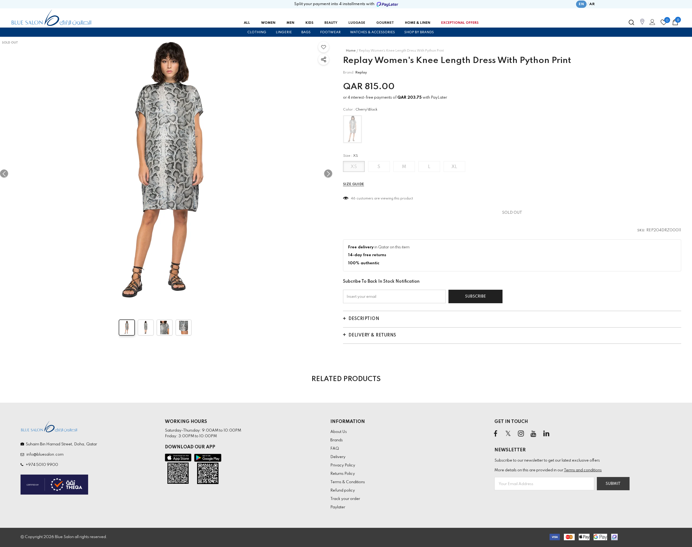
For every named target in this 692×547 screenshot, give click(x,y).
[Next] (328, 173)
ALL (247, 23)
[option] (166, 173)
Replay (361, 72)
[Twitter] (508, 434)
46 (353, 198)
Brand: (348, 72)
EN (581, 4)
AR (592, 4)
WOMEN (268, 23)
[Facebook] (495, 434)
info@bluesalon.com (44, 454)
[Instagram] (521, 434)
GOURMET (385, 23)
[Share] (323, 59)
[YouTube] (533, 434)
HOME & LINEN (417, 23)
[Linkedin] (546, 434)
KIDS (309, 23)
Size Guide (353, 184)
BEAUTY (330, 23)
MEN (290, 23)
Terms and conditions (583, 470)
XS (354, 167)
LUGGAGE (356, 23)
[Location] (642, 24)
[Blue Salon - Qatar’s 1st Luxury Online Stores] (51, 18)
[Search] (631, 22)
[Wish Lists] (323, 47)
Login (651, 23)
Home (351, 50)
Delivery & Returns (372, 335)
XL (454, 167)
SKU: (641, 230)
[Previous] (4, 173)
